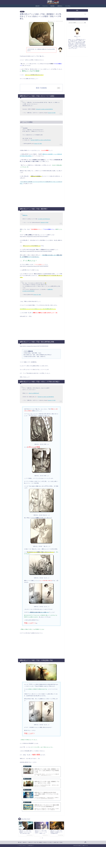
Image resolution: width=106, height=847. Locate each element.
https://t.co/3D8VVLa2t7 (34, 393)
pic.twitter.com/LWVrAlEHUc (48, 396)
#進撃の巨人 (25, 215)
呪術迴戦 (52, 5)
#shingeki (38, 109)
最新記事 (38, 5)
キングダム (68, 5)
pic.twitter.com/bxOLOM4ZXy (46, 109)
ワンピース (45, 5)
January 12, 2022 (52, 400)
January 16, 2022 (52, 112)
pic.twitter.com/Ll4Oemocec (44, 218)
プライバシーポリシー (22, 845)
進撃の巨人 (60, 5)
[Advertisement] (41, 194)
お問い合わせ (30, 845)
